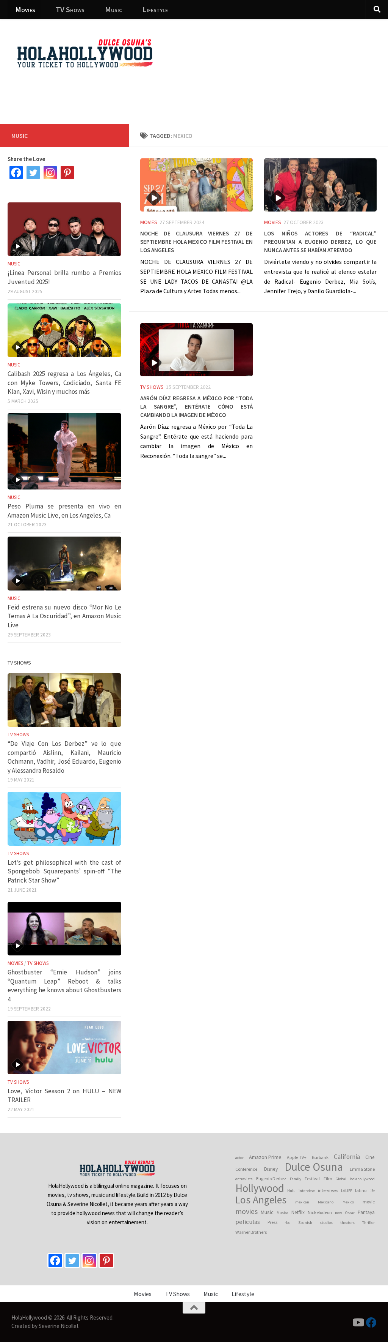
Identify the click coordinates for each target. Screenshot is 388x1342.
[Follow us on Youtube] (357, 1322)
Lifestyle (155, 9)
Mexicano (325, 1202)
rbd (288, 1222)
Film (328, 1178)
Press (272, 1222)
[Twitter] (33, 172)
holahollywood (362, 1178)
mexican (302, 1202)
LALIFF (346, 1190)
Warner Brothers (251, 1232)
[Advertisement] (244, 93)
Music (113, 9)
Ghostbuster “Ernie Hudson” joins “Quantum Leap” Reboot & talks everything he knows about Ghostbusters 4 (64, 985)
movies (246, 1211)
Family (295, 1178)
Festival (312, 1178)
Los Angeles (260, 1200)
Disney (271, 1169)
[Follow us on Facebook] (371, 1322)
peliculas (247, 1222)
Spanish (305, 1222)
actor (239, 1157)
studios (326, 1222)
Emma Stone (362, 1169)
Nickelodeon (320, 1212)
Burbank (320, 1157)
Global (341, 1178)
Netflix (298, 1212)
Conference (246, 1169)
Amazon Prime (265, 1157)
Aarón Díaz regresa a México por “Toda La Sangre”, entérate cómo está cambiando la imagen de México (196, 405)
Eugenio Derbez (271, 1178)
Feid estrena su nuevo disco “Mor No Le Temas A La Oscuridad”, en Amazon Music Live (64, 616)
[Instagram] (50, 172)
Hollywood (259, 1188)
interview (307, 1190)
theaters (347, 1222)
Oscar (350, 1212)
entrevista (244, 1178)
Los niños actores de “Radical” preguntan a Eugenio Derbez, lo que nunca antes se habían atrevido (320, 240)
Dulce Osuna (314, 1166)
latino (360, 1190)
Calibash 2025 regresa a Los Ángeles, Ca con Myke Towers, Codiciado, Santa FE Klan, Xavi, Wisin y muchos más (64, 382)
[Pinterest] (67, 172)
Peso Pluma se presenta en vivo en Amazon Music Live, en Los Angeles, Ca (64, 510)
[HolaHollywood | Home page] (84, 53)
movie (369, 1202)
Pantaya (366, 1212)
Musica (282, 1212)
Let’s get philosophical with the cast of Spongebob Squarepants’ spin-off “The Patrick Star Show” (64, 871)
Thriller (368, 1222)
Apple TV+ (297, 1157)
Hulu (291, 1190)
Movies (25, 9)
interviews (328, 1190)
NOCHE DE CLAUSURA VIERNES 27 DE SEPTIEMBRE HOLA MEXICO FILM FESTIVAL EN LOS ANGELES (196, 240)
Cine (370, 1157)
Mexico (348, 1202)
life (372, 1190)
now (338, 1212)
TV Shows (70, 9)
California (347, 1157)
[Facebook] (16, 172)
